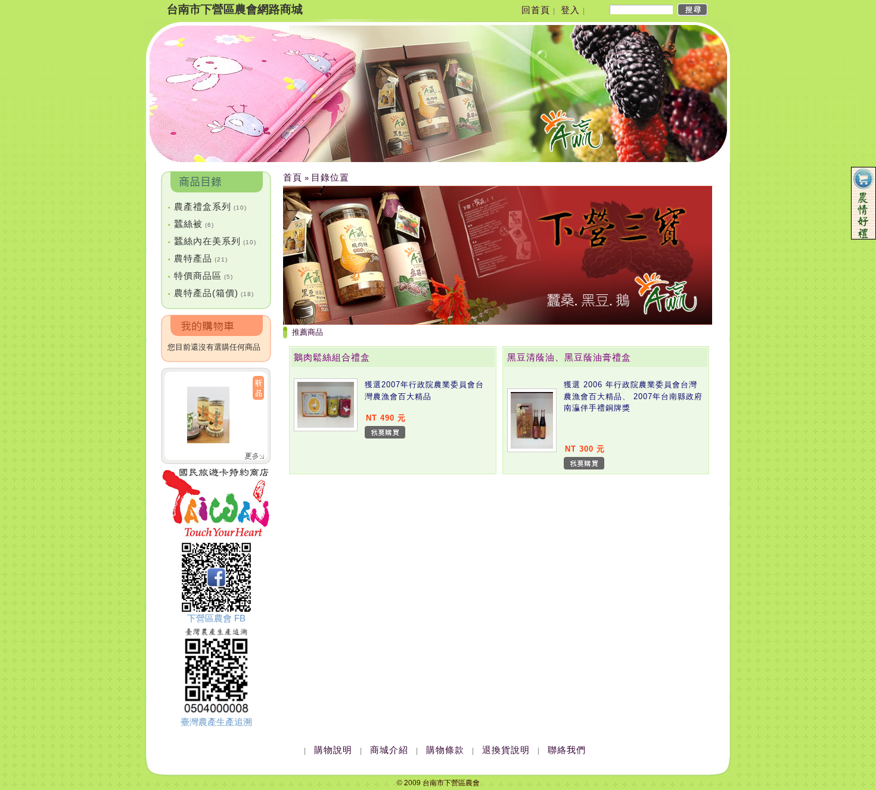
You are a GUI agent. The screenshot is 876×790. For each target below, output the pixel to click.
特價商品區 (200, 275)
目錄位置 (330, 177)
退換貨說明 (506, 750)
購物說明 (333, 750)
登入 (570, 10)
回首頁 (535, 10)
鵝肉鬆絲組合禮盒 (332, 357)
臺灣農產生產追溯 (216, 722)
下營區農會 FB (216, 618)
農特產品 (198, 258)
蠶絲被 (191, 224)
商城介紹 (389, 750)
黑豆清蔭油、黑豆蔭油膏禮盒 (569, 357)
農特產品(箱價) (211, 293)
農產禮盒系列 (207, 206)
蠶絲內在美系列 (212, 241)
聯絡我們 (567, 750)
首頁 (292, 177)
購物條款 (445, 750)
